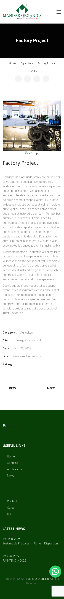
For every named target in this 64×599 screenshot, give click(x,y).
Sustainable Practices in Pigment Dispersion (30, 543)
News (10, 475)
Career (11, 507)
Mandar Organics (38, 578)
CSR (9, 514)
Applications (14, 469)
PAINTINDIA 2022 (14, 560)
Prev (12, 388)
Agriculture (27, 332)
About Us (12, 463)
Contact (12, 501)
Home (11, 456)
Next (51, 388)
